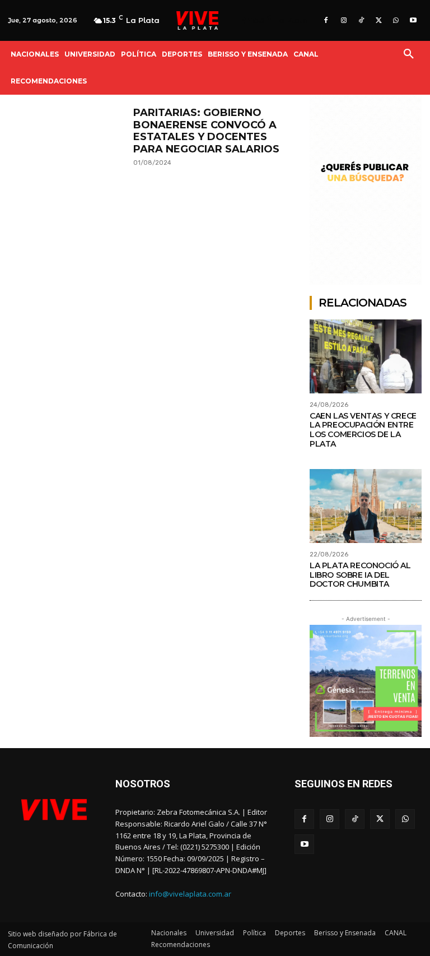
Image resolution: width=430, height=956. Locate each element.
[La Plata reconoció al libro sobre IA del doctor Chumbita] (366, 506)
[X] (378, 20)
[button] (408, 54)
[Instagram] (343, 20)
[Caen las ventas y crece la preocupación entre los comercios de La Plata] (366, 356)
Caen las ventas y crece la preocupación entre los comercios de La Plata (363, 430)
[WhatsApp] (396, 20)
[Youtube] (413, 20)
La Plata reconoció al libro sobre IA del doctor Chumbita (360, 575)
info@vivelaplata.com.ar (190, 894)
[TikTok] (361, 20)
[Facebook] (326, 20)
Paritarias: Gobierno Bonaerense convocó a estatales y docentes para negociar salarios (206, 130)
